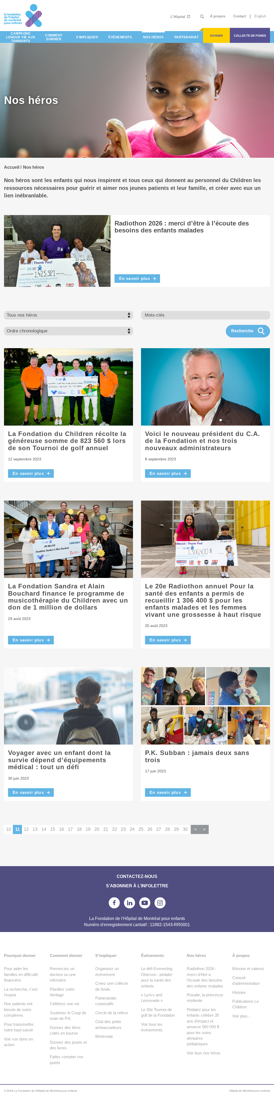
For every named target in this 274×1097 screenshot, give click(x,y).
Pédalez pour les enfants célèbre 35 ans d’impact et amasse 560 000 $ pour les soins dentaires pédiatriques (203, 1026)
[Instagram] (160, 902)
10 (8, 829)
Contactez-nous (137, 876)
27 (158, 829)
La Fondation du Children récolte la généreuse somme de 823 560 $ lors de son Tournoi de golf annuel (67, 441)
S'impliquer (106, 955)
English (260, 16)
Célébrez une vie (64, 1003)
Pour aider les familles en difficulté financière (21, 974)
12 (26, 829)
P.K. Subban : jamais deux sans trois (197, 756)
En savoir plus (134, 278)
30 (185, 829)
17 (70, 829)
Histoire (239, 992)
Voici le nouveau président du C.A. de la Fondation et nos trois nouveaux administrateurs (202, 441)
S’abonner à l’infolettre (137, 886)
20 (96, 829)
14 (43, 829)
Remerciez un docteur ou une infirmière (63, 974)
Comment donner (66, 955)
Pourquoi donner (20, 955)
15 (52, 829)
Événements (152, 955)
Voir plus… (241, 1016)
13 (35, 829)
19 (88, 829)
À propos (217, 16)
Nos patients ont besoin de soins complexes (18, 1009)
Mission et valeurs (248, 968)
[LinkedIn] (129, 902)
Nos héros (196, 955)
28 (167, 829)
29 (176, 829)
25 (141, 829)
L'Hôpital (178, 17)
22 (114, 829)
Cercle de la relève (111, 1012)
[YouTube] (144, 902)
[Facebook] (114, 902)
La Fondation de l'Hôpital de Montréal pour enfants (37, 15)
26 (149, 829)
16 (61, 829)
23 (123, 829)
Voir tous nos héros (203, 1053)
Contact (239, 16)
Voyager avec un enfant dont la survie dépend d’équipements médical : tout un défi (59, 760)
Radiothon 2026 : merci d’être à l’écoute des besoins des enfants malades (182, 227)
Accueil (11, 167)
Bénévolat (104, 1036)
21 (105, 829)
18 (79, 829)
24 (132, 829)
